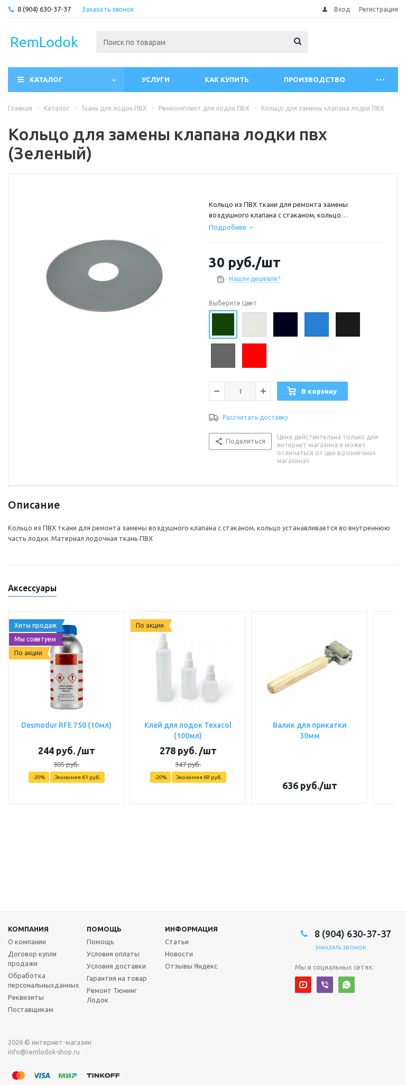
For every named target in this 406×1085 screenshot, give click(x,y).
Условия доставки (116, 966)
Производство (314, 79)
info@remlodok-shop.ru (44, 1051)
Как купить (227, 79)
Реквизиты (26, 997)
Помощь (104, 929)
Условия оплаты (113, 953)
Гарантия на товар (117, 978)
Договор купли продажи (32, 958)
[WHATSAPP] (346, 984)
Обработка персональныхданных (43, 980)
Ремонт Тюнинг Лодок (112, 995)
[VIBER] (325, 984)
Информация (191, 929)
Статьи (177, 941)
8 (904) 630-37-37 (44, 9)
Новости (179, 953)
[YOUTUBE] (303, 984)
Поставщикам (30, 1009)
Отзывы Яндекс (191, 966)
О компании (27, 941)
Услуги (156, 79)
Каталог (46, 79)
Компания (28, 929)
